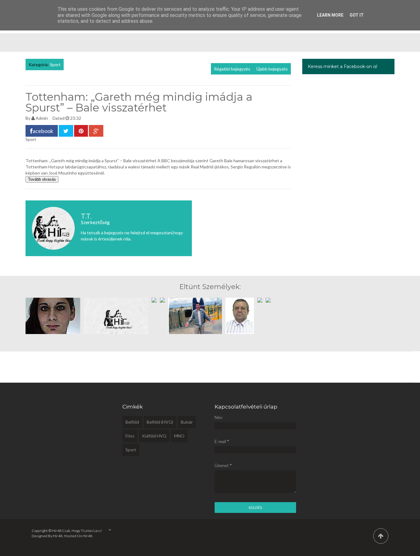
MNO (179, 435)
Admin (42, 118)
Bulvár (187, 422)
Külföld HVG (154, 435)
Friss (129, 435)
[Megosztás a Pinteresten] (81, 131)
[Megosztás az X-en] (66, 131)
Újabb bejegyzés (272, 68)
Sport (55, 64)
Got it (357, 15)
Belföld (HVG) (160, 422)
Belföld (132, 422)
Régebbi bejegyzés (232, 68)
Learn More (330, 15)
